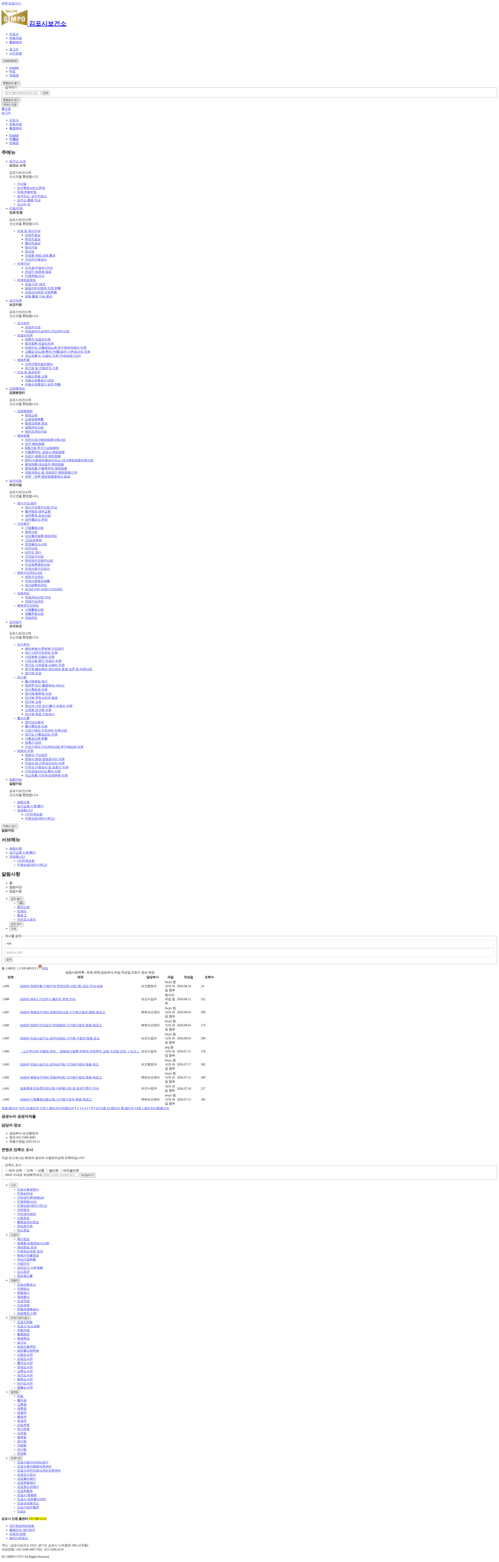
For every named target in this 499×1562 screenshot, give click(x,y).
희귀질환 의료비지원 (39, 343)
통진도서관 (25, 1363)
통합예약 (15, 42)
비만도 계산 (33, 552)
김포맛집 (23, 1301)
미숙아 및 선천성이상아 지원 (45, 763)
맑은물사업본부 (28, 1350)
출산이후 (23, 718)
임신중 (22, 677)
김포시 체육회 (27, 1495)
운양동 (22, 1453)
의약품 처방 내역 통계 (40, 255)
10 (97, 1108)
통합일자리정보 (28, 1222)
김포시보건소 (46, 23)
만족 (30, 1170)
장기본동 (23, 1429)
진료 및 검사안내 (29, 231)
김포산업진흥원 (28, 1507)
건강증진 (23, 523)
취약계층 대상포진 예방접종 (44, 464)
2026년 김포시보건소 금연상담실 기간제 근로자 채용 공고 (60, 1038)
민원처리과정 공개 (30, 1251)
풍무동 (22, 1437)
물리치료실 (33, 243)
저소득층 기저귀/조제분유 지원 (46, 775)
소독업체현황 (34, 419)
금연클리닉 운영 (36, 519)
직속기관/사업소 (20, 1317)
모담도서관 (25, 1359)
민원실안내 (25, 1193)
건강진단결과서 (36, 259)
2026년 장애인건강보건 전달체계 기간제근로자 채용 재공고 (61, 1025)
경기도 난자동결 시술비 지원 (45, 665)
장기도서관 (25, 1375)
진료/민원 (16, 208)
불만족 (53, 1170)
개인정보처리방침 (21, 1526)
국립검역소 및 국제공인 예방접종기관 (51, 472)
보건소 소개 (17, 161)
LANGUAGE (10, 60)
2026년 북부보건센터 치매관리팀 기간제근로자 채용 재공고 (61, 1077)
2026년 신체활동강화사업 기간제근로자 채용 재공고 (56, 1099)
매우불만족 (71, 1170)
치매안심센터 (34, 601)
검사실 (29, 251)
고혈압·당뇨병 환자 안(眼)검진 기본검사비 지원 (57, 351)
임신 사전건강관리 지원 (41, 652)
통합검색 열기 (11, 83)
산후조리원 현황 (36, 738)
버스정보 (23, 1230)
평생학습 (23, 1338)
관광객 (15, 1280)
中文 (12, 71)
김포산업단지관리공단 (32, 1462)
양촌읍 (22, 1408)
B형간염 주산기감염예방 (42, 448)
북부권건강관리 (28, 605)
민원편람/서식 (34, 276)
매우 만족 (15, 1170)
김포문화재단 (26, 1482)
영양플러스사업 (36, 544)
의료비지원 (25, 335)
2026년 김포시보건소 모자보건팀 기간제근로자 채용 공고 (59, 1064)
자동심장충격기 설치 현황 (43, 384)
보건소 (22, 1342)
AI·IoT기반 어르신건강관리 (44, 589)
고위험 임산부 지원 (38, 710)
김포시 (14, 34)
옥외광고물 (25, 1276)
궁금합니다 (25, 810)
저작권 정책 (17, 1534)
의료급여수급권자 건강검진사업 (47, 331)
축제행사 (23, 1297)
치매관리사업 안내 (38, 597)
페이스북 (23, 907)
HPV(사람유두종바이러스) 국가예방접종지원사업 (59, 460)
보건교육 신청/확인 (30, 806)
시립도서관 (25, 1354)
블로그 (22, 915)
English (14, 67)
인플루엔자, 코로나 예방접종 (45, 452)
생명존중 (23, 360)
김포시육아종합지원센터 (34, 1466)
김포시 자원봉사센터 (31, 1499)
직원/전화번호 (27, 192)
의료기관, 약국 (35, 284)
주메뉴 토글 (10, 104)
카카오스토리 (26, 919)
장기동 (22, 1441)
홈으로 (6, 108)
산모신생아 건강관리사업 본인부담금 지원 (54, 746)
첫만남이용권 (34, 722)
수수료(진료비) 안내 (39, 267)
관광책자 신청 (27, 1313)
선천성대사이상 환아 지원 (43, 771)
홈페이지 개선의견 (22, 1530)
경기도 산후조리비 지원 (41, 734)
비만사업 (31, 548)
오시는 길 (23, 204)
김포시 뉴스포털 (28, 1326)
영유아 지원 (25, 751)
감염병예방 (25, 411)
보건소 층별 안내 (29, 200)
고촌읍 (22, 1404)
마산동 (22, 1449)
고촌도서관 (25, 1371)
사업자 (15, 1234)
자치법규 (23, 1210)
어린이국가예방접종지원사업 (45, 439)
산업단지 (23, 1263)
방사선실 (31, 247)
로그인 (14, 49)
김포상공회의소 (28, 1503)
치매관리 (23, 593)
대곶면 (22, 1412)
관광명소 (23, 1288)
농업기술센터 (26, 1346)
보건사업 (15, 480)
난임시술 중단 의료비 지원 (43, 661)
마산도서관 (25, 1383)
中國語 (14, 139)
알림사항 (23, 802)
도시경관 (23, 1271)
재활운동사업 (34, 613)
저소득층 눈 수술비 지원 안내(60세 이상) (53, 355)
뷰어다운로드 (18, 1538)
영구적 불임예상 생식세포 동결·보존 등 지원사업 (58, 669)
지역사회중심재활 (37, 581)
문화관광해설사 (28, 1309)
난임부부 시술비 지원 (40, 656)
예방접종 (23, 435)
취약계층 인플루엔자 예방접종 (46, 468)
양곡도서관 (25, 1367)
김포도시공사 (26, 1474)
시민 (13, 1185)
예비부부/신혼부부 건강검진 (44, 648)
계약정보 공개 (27, 1247)
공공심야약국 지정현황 (41, 292)
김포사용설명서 (28, 1189)
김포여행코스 (26, 1284)
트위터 (22, 911)
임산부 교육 (33, 701)
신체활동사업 (34, 527)
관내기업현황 (26, 1259)
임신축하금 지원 (36, 689)
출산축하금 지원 (36, 726)
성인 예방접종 (34, 444)
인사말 (22, 183)
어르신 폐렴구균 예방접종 (43, 456)
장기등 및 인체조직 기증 (41, 368)
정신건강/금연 (27, 503)
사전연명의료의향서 (39, 364)
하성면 (22, 1421)
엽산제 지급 (33, 673)
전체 (20, 1396)
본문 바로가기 (11, 3)
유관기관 (16, 1458)
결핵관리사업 (34, 427)
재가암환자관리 (36, 585)
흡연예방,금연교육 (38, 511)
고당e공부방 (33, 540)
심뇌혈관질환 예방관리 (41, 536)
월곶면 (22, 1416)
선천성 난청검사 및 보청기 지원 (47, 767)
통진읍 (22, 1400)
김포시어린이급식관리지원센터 (39, 1470)
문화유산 (23, 1293)
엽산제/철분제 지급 (38, 693)
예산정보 (23, 1239)
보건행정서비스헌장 (31, 188)
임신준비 (23, 644)
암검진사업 (33, 327)
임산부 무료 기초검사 (40, 714)
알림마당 (15, 779)
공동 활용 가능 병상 (38, 296)
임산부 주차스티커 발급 (41, 697)
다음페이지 (152, 1108)
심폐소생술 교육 (36, 376)
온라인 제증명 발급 (38, 272)
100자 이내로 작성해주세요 (23, 1174)
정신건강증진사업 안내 (41, 507)
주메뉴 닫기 (10, 826)
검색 (8, 959)
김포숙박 (23, 1305)
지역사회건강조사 (37, 568)
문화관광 (15, 38)
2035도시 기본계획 (30, 1267)
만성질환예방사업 (37, 564)
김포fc (21, 1511)
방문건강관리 (34, 577)
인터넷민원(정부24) (30, 1197)
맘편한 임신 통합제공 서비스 (45, 685)
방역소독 (31, 415)
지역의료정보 (26, 280)
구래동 (22, 1445)
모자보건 (15, 622)
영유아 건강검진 (36, 755)
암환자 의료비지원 (38, 339)
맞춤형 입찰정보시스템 (33, 1243)
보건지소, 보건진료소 (32, 196)
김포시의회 (25, 1322)
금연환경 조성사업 (38, 515)
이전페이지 (57, 1108)
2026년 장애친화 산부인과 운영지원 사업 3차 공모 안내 (61, 986)
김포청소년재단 (28, 1487)
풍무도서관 (25, 1379)
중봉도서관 (25, 1387)
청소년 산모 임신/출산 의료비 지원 (49, 706)
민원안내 (23, 263)
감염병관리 (17, 388)
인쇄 (13, 928)
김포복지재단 (26, 1478)
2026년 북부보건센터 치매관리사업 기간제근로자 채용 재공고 (62, 1012)
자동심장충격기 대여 (39, 380)
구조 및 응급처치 (29, 372)
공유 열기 (16, 898)
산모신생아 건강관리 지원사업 (46, 730)
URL (21, 903)
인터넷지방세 (26, 1214)
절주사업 (31, 532)
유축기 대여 (33, 742)
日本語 (14, 75)
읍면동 (15, 1392)
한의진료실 (33, 239)
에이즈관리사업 (36, 431)
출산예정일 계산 (36, 681)
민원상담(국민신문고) (40, 818)
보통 (41, 1170)
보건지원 (15, 300)
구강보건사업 (34, 556)
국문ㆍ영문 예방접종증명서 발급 (47, 476)
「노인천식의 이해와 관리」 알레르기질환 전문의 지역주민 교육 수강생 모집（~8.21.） (80, 1051)
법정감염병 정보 (36, 423)
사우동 (22, 1433)
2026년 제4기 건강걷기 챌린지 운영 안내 (47, 999)
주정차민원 (25, 1226)
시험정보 (23, 1218)
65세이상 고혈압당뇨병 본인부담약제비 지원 (56, 347)
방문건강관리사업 (29, 572)
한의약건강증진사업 (39, 560)
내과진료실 (33, 235)
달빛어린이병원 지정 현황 (43, 288)
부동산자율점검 (28, 1255)
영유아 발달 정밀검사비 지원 (45, 759)
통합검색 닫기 (11, 99)
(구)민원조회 (33, 814)
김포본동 (23, 1425)
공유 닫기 (16, 923)
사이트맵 (15, 53)
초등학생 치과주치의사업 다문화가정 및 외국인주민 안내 (59, 1088)
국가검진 (23, 323)
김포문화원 (25, 1491)
